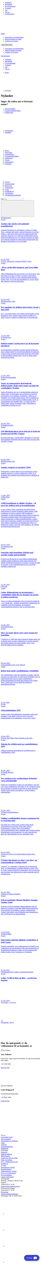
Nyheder (8, 8)
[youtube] (21, 1262)
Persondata (4, 1192)
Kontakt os (4, 1164)
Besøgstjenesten (6, 1169)
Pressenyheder (10, 184)
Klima (7, 150)
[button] (7, 45)
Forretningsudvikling (12, 156)
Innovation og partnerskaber (14, 37)
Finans (7, 160)
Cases (7, 189)
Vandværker (9, 188)
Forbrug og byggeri (11, 41)
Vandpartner (9, 193)
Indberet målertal (6, 1154)
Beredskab (8, 4)
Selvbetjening (9, 14)
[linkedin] (21, 1214)
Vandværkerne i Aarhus (9, 1171)
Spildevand (9, 158)
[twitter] (21, 1246)
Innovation (8, 152)
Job (6, 10)
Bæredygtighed (10, 109)
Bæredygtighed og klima (13, 39)
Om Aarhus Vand (6, 1137)
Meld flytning (5, 1156)
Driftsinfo (8, 2)
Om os (7, 12)
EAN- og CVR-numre (8, 1173)
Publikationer (9, 191)
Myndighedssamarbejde (13, 195)
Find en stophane (6, 1160)
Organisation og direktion (9, 1141)
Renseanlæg (9, 131)
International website (8, 1167)
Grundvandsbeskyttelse (12, 111)
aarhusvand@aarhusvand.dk (10, 1186)
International (9, 162)
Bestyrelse (8, 186)
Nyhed (7, 182)
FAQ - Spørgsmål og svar (9, 1162)
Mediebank (4, 1148)
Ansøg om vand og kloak (9, 1158)
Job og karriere (6, 1139)
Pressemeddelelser (7, 1146)
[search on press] (17, 208)
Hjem (7, 72)
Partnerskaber (9, 154)
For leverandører (6, 1175)
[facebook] (21, 1230)
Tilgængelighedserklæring (9, 1194)
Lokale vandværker (7, 1177)
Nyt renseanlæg (10, 6)
